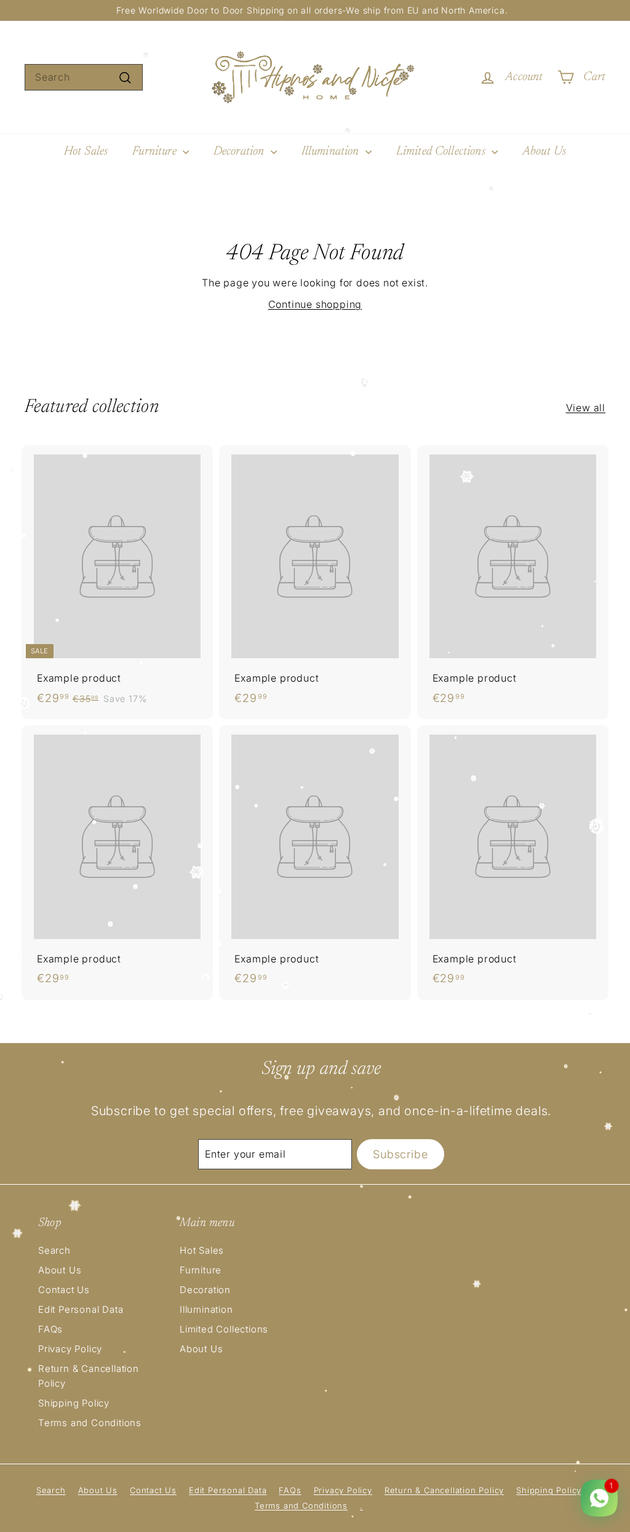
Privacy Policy (70, 1349)
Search (54, 1250)
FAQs (50, 1329)
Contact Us (64, 1290)
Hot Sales (86, 151)
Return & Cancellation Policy (88, 1376)
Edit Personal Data (80, 1309)
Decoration (240, 151)
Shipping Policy (74, 1403)
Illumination (331, 151)
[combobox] (84, 77)
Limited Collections (442, 151)
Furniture (156, 151)
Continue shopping (315, 304)
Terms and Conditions (90, 1423)
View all (585, 407)
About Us (544, 151)
